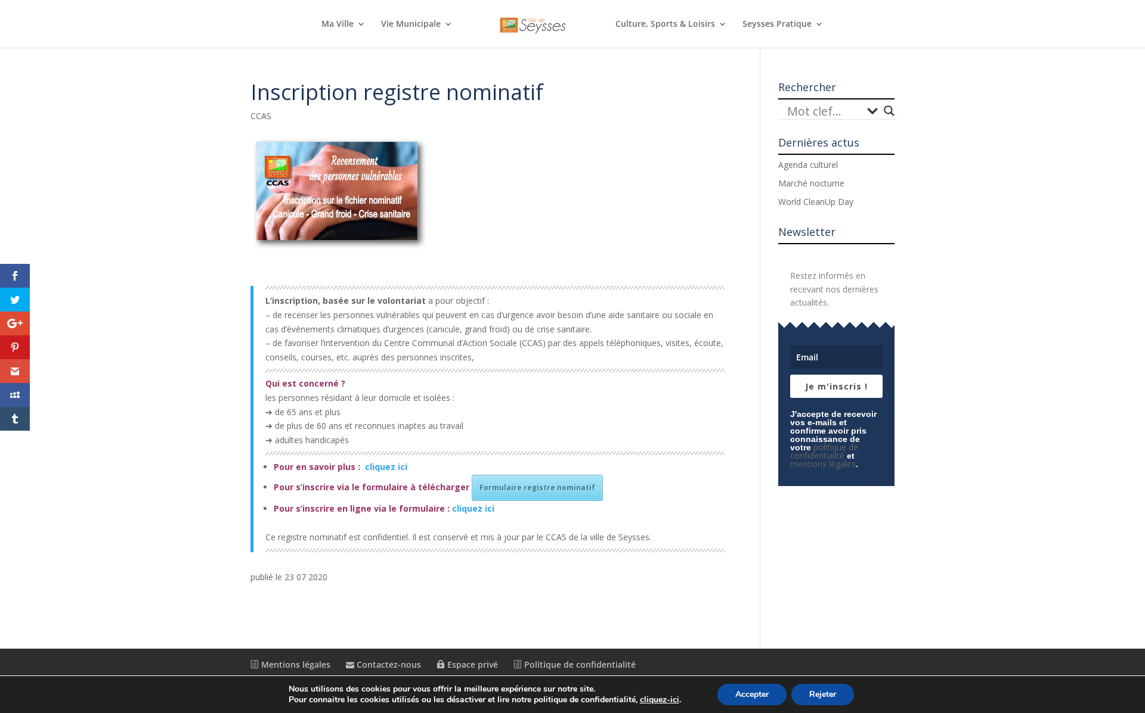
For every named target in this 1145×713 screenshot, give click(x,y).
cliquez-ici (659, 700)
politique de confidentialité (824, 451)
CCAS (260, 116)
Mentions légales (294, 664)
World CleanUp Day (815, 201)
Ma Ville (337, 24)
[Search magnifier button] (889, 110)
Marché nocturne (811, 183)
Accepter (752, 694)
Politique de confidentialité (579, 664)
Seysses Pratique (777, 24)
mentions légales (823, 463)
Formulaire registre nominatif (537, 487)
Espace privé (471, 664)
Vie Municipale (411, 24)
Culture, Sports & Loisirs (665, 24)
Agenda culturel (808, 164)
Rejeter (822, 694)
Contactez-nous (387, 664)
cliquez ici (386, 466)
